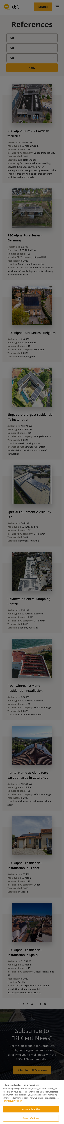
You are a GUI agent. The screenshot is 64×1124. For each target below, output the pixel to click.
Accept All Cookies (31, 1109)
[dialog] (32, 1102)
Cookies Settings (31, 1118)
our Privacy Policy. (13, 1100)
